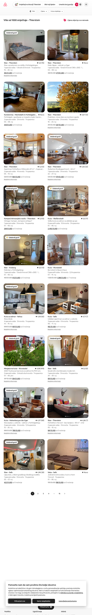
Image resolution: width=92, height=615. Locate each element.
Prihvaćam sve (19, 601)
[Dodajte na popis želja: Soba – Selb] (85, 442)
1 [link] (32, 494)
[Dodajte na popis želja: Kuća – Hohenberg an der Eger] (41, 390)
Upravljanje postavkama (68, 601)
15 (59, 494)
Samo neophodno (43, 601)
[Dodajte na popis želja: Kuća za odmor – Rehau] (41, 286)
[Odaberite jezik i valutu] (80, 4)
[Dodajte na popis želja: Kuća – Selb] (85, 286)
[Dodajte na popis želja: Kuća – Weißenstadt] (85, 188)
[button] (8, 73)
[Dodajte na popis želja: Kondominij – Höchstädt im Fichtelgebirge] (41, 84)
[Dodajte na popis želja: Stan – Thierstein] (41, 32)
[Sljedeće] (64, 493)
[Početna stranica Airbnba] (5, 4)
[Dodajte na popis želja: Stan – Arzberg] (41, 237)
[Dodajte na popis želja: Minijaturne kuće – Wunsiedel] (41, 338)
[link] (27, 493)
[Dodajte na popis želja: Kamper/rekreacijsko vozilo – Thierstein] (41, 188)
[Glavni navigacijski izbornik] (86, 4)
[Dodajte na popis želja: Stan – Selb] (85, 338)
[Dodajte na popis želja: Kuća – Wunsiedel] (85, 237)
